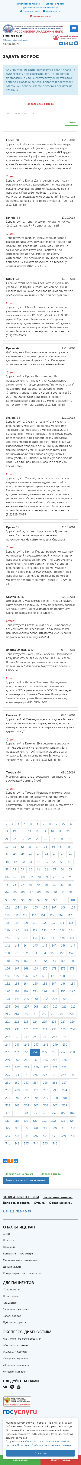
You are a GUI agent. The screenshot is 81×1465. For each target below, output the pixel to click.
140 (62, 938)
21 (6, 839)
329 (45, 1128)
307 (55, 1105)
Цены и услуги (12, 1267)
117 (70, 915)
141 (72, 938)
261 (26, 1060)
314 (53, 1113)
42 (30, 854)
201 (36, 999)
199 (17, 999)
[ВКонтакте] (5, 1161)
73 (62, 877)
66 (7, 877)
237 (7, 1037)
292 (45, 1090)
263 (45, 1060)
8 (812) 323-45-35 (18, 1211)
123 (52, 922)
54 (54, 862)
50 (23, 862)
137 (35, 938)
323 (62, 1120)
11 (71, 823)
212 (73, 1006)
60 (30, 869)
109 (72, 907)
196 (63, 991)
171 (54, 968)
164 (63, 961)
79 (38, 884)
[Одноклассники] (10, 1161)
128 (26, 930)
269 (36, 1067)
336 (35, 1136)
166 (7, 968)
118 (7, 922)
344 (35, 1143)
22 (14, 839)
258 (72, 1052)
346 (54, 1143)
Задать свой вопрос (41, 103)
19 (60, 831)
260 (17, 1060)
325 (7, 1128)
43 (38, 854)
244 (7, 1044)
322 (53, 1120)
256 (53, 1052)
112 (25, 915)
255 (44, 1052)
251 (7, 1052)
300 (55, 1098)
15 (29, 831)
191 (17, 991)
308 (64, 1105)
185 (35, 983)
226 (53, 1021)
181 (72, 976)
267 (17, 1067)
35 (45, 846)
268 (26, 1067)
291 (36, 1090)
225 (44, 1021)
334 (17, 1136)
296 (17, 1098)
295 (7, 1098)
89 (47, 892)
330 (54, 1128)
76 (14, 884)
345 (45, 1143)
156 (62, 953)
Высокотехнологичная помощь (41, 8)
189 (72, 983)
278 (54, 1075)
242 (54, 1037)
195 (54, 991)
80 (46, 884)
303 (17, 1105)
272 (64, 1067)
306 (45, 1105)
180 (62, 976)
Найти (72, 122)
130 (44, 930)
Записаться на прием (19, 1174)
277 (44, 1075)
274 (17, 1075)
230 (17, 1029)
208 (36, 1006)
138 (44, 938)
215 (26, 1014)
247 (36, 1044)
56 (69, 862)
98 (47, 900)
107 (54, 907)
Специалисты (11, 1289)
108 (63, 907)
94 (15, 900)
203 (54, 999)
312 (35, 1113)
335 (26, 1136)
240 (35, 1037)
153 (34, 953)
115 (52, 915)
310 (17, 1113)
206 (17, 1006)
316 (71, 1113)
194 (44, 991)
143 (17, 945)
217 (44, 1014)
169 (35, 968)
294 (64, 1090)
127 (17, 930)
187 (54, 983)
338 (54, 1136)
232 (35, 1029)
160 (26, 961)
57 (6, 869)
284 (35, 1082)
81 (54, 884)
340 (73, 1136)
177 (35, 976)
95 (22, 900)
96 (31, 900)
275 (26, 1075)
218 (53, 1014)
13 (14, 831)
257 (63, 1052)
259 (7, 1060)
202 (45, 999)
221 (7, 1021)
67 (15, 877)
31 (14, 846)
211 (64, 1006)
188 (63, 983)
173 (72, 968)
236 (72, 1029)
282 (17, 1082)
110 (7, 915)
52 (38, 862)
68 (23, 877)
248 (45, 1044)
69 (31, 877)
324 (72, 1120)
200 (26, 999)
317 (7, 1120)
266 (7, 1067)
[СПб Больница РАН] (34, 28)
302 (7, 1105)
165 (72, 961)
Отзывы (39, 1203)
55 (61, 862)
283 (26, 1082)
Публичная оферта (14, 1322)
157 (71, 953)
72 (54, 877)
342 (17, 1143)
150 (7, 953)
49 (15, 862)
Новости (8, 1240)
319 (26, 1120)
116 (61, 915)
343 (26, 1143)
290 (26, 1090)
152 (25, 953)
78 (30, 884)
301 (65, 1098)
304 (26, 1105)
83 (69, 884)
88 (39, 892)
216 (35, 1014)
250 (65, 1044)
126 (7, 930)
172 (63, 968)
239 (26, 1037)
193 (35, 991)
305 (36, 1105)
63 (54, 869)
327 (26, 1128)
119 (16, 922)
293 (55, 1090)
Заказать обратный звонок (16, 40)
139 (53, 938)
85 (15, 892)
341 (7, 1143)
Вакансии (9, 1247)
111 (16, 915)
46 (62, 854)
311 (26, 1113)
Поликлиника (11, 1296)
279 (63, 1075)
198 (7, 999)
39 (6, 854)
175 (16, 976)
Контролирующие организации (22, 1273)
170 (45, 968)
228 (72, 1021)
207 (26, 1006)
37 (61, 846)
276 (35, 1075)
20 (68, 831)
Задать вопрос (53, 11)
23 (22, 839)
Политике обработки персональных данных (44, 1445)
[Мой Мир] (16, 1161)
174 (7, 976)
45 (54, 854)
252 (16, 1052)
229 (7, 1029)
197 (72, 991)
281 (7, 1082)
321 (44, 1120)
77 (22, 884)
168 (26, 968)
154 (43, 953)
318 (16, 1120)
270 (46, 1067)
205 (7, 1006)
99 (55, 900)
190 (7, 991)
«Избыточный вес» (14, 1371)
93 (6, 900)
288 (7, 1090)
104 (26, 907)
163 (53, 961)
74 (69, 877)
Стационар (10, 1303)
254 (35, 1052)
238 (17, 1037)
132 (62, 930)
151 (17, 953)
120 (25, 922)
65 (70, 869)
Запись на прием (55, 4)
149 (72, 945)
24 (29, 839)
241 (45, 1037)
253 (26, 1052)
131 (53, 930)
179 (53, 976)
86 (23, 892)
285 (45, 1082)
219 (62, 1014)
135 (17, 938)
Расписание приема (29, 4)
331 (63, 1128)
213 (7, 1014)
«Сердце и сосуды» (15, 1352)
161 (35, 961)
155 (53, 953)
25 (37, 839)
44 (46, 854)
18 (52, 831)
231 (26, 1029)
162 (44, 961)
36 (53, 846)
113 (34, 915)
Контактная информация (18, 1253)
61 (38, 869)
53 (46, 862)
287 (64, 1082)
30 (6, 846)
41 (22, 854)
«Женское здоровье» (16, 1365)
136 (26, 938)
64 (62, 869)
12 (6, 831)
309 (7, 1113)
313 (44, 1113)
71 (46, 877)
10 (63, 823)
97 (38, 900)
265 (64, 1060)
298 (36, 1098)
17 (44, 831)
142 (7, 945)
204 (64, 999)
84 (7, 892)
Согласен (41, 1453)
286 (54, 1082)
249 (55, 1044)
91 (63, 892)
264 (54, 1060)
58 (14, 869)
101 (73, 900)
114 (43, 915)
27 (53, 839)
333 (7, 1136)
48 (7, 862)
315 (62, 1113)
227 (63, 1021)
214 (16, 1014)
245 (17, 1044)
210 (55, 1006)
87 (31, 892)
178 (44, 976)
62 (46, 869)
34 (37, 846)
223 (26, 1021)
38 (69, 846)
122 (43, 922)
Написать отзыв (31, 11)
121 (35, 922)
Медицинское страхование (20, 1260)
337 (45, 1136)
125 (71, 922)
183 (17, 983)
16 (37, 831)
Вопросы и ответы (16, 1203)
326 (17, 1128)
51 (30, 862)
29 (69, 839)
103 (17, 907)
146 (44, 945)
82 (61, 884)
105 (35, 907)
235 (63, 1029)
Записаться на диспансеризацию (25, 1180)
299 (45, 1098)
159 (17, 961)
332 (72, 1128)
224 (35, 1021)
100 (63, 900)
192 (26, 991)
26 (45, 839)
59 (22, 869)
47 (70, 854)
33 (29, 846)
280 (72, 1075)
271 (55, 1067)
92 (71, 892)
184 (26, 983)
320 (35, 1120)
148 (63, 945)
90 (55, 892)
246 (26, 1044)
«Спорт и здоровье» (15, 1345)
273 (7, 1075)
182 (7, 983)
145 (35, 945)
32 (22, 846)
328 (35, 1128)
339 (63, 1136)
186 (44, 983)
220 (71, 1014)
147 (54, 945)
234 (54, 1029)
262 (36, 1060)
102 (7, 907)
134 (7, 938)
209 (45, 1006)
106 (44, 907)
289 (17, 1090)
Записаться (20, 1460)
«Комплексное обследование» (22, 1339)
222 (16, 1021)
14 (21, 831)
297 (26, 1098)
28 (61, 839)
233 (44, 1029)
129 (35, 930)
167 (17, 968)
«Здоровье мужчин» (15, 1358)
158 (7, 961)
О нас (6, 1234)
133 (71, 930)
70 (39, 877)
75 (6, 884)
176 (25, 976)
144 (26, 945)
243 (64, 1037)
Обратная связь (60, 1203)
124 (62, 922)
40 (15, 854)
